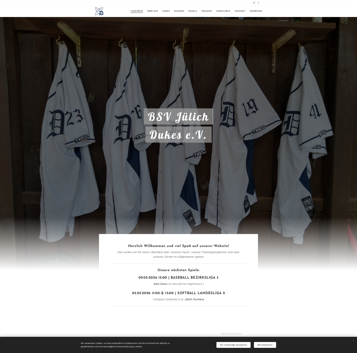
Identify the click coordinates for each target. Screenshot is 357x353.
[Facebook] (254, 2)
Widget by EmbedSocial (231, 334)
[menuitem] (137, 11)
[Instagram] (258, 2)
